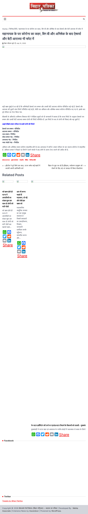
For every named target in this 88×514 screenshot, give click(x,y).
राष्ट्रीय (22, 160)
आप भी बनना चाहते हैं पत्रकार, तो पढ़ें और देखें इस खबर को (22, 197)
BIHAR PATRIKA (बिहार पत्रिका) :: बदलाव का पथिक (38, 508)
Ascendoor (34, 511)
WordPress (56, 511)
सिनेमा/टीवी (33, 160)
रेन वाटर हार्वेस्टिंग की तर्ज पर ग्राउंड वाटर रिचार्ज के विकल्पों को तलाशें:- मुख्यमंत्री (59, 425)
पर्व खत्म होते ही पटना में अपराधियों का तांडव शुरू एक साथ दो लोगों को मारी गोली (7, 199)
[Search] (84, 19)
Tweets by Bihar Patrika (12, 501)
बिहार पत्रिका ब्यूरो (9, 43)
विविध (26, 160)
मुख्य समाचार (14, 160)
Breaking (6, 160)
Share (35, 155)
